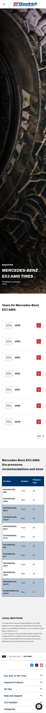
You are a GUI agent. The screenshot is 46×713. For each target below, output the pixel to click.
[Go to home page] (25, 4)
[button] (38, 706)
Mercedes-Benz (15, 656)
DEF (39, 436)
